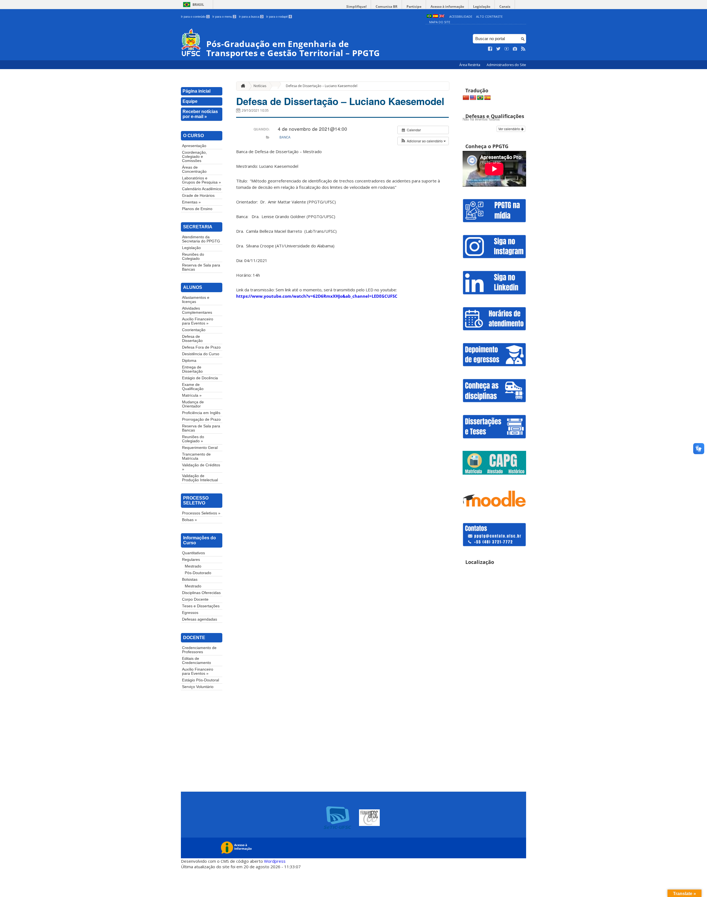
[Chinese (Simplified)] (466, 98)
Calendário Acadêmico (201, 189)
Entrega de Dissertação (192, 369)
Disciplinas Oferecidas (201, 593)
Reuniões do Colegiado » (193, 439)
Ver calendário (509, 128)
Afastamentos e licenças (195, 299)
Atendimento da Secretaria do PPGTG (201, 239)
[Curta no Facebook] (490, 49)
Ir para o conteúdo (195, 16)
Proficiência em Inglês (201, 413)
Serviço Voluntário (197, 687)
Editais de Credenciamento (196, 661)
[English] (473, 98)
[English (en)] (441, 16)
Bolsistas (189, 579)
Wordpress (275, 861)
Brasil (198, 4)
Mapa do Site (439, 22)
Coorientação (193, 330)
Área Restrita (470, 64)
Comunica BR (386, 6)
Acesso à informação (447, 6)
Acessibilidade (460, 16)
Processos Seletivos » (201, 513)
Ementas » (191, 202)
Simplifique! (356, 6)
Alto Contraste (489, 16)
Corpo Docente (195, 599)
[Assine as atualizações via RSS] (523, 49)
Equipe (190, 101)
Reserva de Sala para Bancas (201, 267)
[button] (423, 141)
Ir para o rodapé (278, 16)
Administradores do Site (506, 64)
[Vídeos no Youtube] (507, 49)
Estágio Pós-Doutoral (200, 680)
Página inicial (196, 91)
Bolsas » (189, 520)
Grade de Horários (198, 195)
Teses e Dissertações (201, 606)
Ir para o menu (223, 16)
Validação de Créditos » (201, 467)
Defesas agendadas (199, 619)
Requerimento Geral (200, 448)
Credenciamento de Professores (199, 650)
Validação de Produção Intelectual (200, 478)
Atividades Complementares (197, 310)
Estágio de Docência (200, 378)
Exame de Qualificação (193, 387)
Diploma (189, 361)
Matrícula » (192, 395)
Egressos (190, 613)
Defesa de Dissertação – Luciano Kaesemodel (321, 85)
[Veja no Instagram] (515, 49)
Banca (285, 137)
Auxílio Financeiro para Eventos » (197, 321)
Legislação (481, 6)
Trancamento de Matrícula (196, 456)
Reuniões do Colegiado (193, 256)
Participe (414, 6)
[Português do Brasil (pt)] (429, 16)
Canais (504, 6)
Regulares (191, 560)
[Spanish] (487, 98)
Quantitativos (193, 553)
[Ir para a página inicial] (241, 86)
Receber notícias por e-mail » (200, 114)
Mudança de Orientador (193, 404)
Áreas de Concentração (194, 169)
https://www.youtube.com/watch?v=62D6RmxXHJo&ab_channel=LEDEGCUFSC (316, 296)
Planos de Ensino (197, 209)
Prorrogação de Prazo (201, 419)
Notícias (260, 85)
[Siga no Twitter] (498, 49)
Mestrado (193, 566)
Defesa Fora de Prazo (201, 347)
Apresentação (194, 146)
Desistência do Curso (200, 354)
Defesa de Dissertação (192, 338)
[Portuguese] (480, 98)
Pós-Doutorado (198, 573)
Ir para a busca (251, 16)
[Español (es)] (435, 16)
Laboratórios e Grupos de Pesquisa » (201, 180)
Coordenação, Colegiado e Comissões (194, 156)
